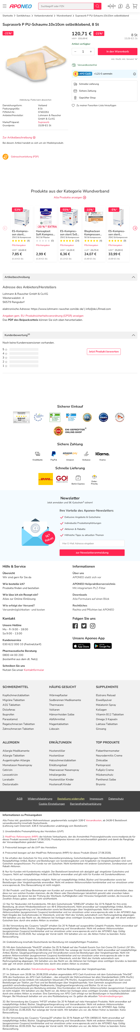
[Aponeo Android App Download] (103, 646)
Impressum (96, 799)
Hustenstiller (57, 751)
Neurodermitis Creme (109, 755)
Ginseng (101, 729)
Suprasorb (43, 122)
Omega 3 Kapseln (106, 719)
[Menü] (5, 6)
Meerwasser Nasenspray (64, 770)
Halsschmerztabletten (62, 760)
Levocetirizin (10, 775)
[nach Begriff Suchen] (97, 6)
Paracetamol (10, 719)
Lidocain (54, 729)
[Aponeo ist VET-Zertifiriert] (71, 417)
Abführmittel (57, 719)
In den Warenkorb (118, 51)
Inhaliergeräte (57, 775)
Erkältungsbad (58, 765)
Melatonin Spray (106, 705)
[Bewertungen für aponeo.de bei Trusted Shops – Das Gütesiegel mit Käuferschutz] (21, 417)
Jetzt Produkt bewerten (104, 351)
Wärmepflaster (58, 695)
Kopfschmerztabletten (16, 695)
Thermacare (56, 705)
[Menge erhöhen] (91, 51)
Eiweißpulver (104, 700)
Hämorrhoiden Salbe (61, 714)
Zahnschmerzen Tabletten (18, 729)
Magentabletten (58, 724)
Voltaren (54, 710)
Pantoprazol (103, 765)
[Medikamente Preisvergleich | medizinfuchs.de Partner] (119, 417)
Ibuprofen (8, 714)
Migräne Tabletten (14, 700)
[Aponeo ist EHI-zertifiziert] (38, 417)
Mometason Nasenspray (17, 765)
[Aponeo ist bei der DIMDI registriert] (54, 417)
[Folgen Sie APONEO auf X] (84, 625)
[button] (135, 228)
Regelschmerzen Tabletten (19, 724)
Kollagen (101, 710)
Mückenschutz (104, 775)
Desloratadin (10, 784)
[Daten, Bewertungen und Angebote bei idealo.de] (103, 417)
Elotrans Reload (105, 695)
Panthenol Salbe (106, 779)
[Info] (134, 74)
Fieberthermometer (108, 751)
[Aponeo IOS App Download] (81, 646)
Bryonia (100, 784)
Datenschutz (116, 799)
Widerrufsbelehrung (40, 799)
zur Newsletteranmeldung (92, 553)
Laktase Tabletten (107, 724)
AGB (20, 799)
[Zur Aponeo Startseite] (20, 6)
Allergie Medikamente (16, 751)
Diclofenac (9, 710)
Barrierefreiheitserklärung (85, 804)
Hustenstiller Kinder (61, 779)
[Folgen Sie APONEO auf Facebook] (75, 625)
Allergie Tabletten (14, 755)
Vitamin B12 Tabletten (110, 714)
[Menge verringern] (75, 51)
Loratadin (8, 779)
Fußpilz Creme (105, 770)
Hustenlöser (56, 755)
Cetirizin (7, 770)
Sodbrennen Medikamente (65, 700)
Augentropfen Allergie (16, 760)
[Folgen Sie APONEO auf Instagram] (92, 625)
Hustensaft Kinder (60, 784)
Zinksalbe (102, 760)
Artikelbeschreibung (17, 277)
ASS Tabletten (11, 705)
